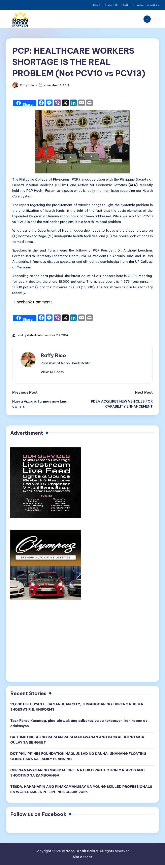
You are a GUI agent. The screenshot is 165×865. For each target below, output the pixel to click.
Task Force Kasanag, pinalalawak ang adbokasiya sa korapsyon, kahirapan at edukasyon (78, 723)
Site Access (82, 857)
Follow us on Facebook (38, 814)
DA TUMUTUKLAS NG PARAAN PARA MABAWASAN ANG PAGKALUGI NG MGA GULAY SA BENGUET (77, 740)
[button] (52, 372)
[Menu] (156, 19)
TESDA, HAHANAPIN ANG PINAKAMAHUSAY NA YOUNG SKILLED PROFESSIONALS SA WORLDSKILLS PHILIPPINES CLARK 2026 (81, 789)
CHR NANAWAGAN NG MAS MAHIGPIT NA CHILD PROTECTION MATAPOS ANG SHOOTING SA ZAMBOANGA (77, 773)
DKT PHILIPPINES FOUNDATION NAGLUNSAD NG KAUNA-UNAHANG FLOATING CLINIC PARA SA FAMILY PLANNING (78, 756)
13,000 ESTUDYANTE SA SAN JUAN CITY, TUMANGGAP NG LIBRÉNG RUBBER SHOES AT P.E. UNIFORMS (76, 707)
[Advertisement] (82, 643)
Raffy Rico (53, 355)
